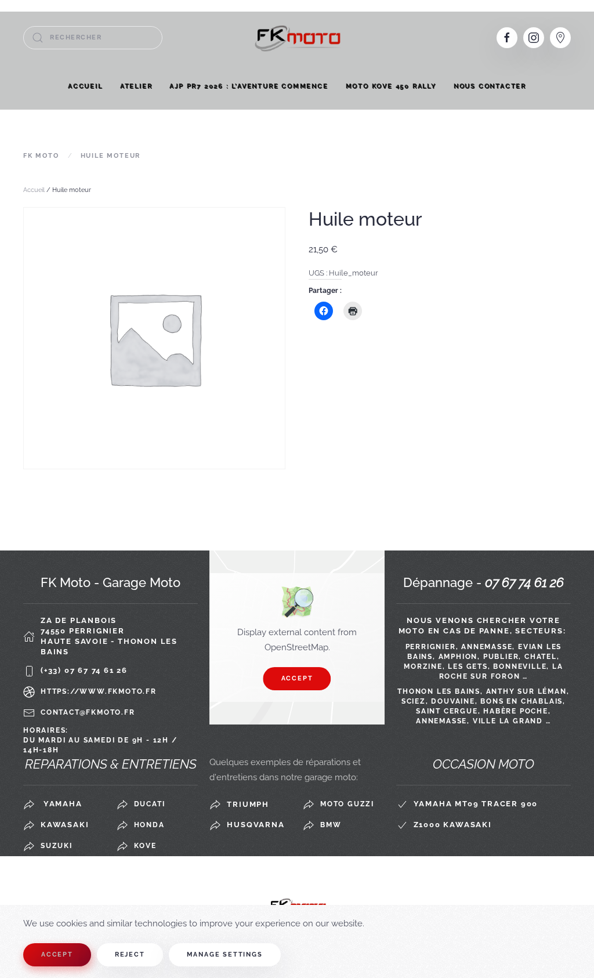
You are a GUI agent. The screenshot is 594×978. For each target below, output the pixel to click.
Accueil (85, 86)
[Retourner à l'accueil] (297, 37)
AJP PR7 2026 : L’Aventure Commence (248, 86)
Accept (297, 678)
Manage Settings (225, 954)
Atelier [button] (136, 86)
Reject (130, 954)
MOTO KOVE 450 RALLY (391, 86)
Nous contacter (490, 86)
